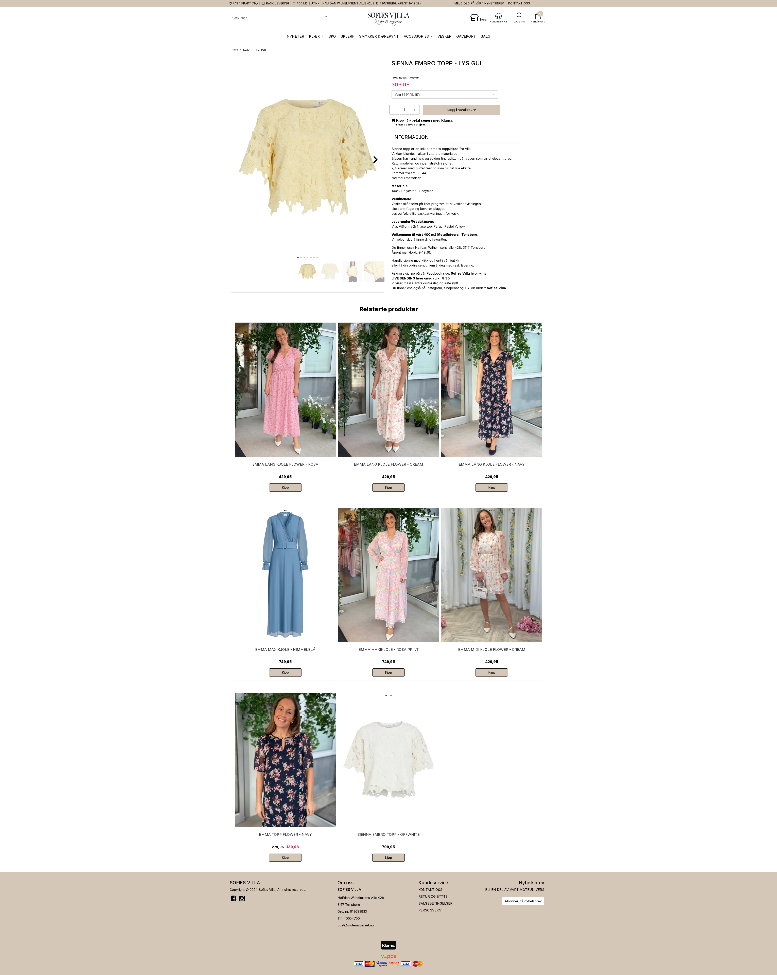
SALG (485, 36)
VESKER (444, 36)
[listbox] (445, 94)
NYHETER (295, 36)
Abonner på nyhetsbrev (523, 901)
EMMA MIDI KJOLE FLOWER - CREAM (491, 649)
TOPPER (260, 49)
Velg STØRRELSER (407, 94)
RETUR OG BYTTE (433, 896)
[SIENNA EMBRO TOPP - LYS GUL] (307, 158)
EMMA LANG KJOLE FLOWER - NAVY (492, 464)
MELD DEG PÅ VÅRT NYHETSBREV (479, 3)
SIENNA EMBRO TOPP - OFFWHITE (389, 834)
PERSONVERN (429, 910)
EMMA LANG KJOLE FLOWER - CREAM (388, 464)
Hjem (235, 49)
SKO (332, 36)
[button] (298, 257)
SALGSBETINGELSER (435, 903)
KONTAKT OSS (519, 3)
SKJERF (347, 36)
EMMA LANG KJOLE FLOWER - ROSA (285, 464)
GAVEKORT (466, 36)
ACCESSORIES (417, 36)
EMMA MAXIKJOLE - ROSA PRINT (389, 649)
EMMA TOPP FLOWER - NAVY (285, 834)
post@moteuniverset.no (356, 925)
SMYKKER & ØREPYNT (379, 36)
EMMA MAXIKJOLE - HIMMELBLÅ (285, 649)
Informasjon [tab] (411, 137)
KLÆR (315, 36)
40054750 (352, 918)
